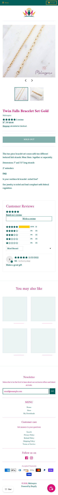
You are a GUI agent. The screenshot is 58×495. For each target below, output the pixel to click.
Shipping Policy (29, 441)
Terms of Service (29, 444)
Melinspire (7, 115)
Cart (53, 2)
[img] (21, 257)
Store (29, 410)
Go (52, 391)
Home (29, 407)
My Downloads (29, 413)
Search (29, 432)
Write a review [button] (29, 218)
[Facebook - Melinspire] (26, 458)
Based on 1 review (14, 214)
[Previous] (26, 80)
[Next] (32, 80)
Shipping (6, 126)
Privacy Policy (29, 435)
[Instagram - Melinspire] (31, 458)
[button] (9, 119)
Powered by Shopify (29, 486)
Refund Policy (29, 438)
